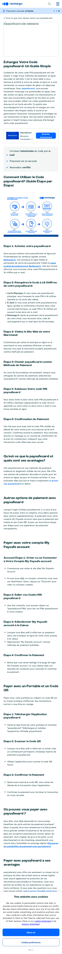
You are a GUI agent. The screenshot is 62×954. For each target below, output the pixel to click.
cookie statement (42, 921)
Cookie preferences (31, 942)
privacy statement (31, 924)
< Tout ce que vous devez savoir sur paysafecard (28, 18)
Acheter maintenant (46, 135)
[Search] (49, 4)
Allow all (31, 932)
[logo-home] (12, 3)
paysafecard (28, 88)
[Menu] (58, 4)
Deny (31, 950)
